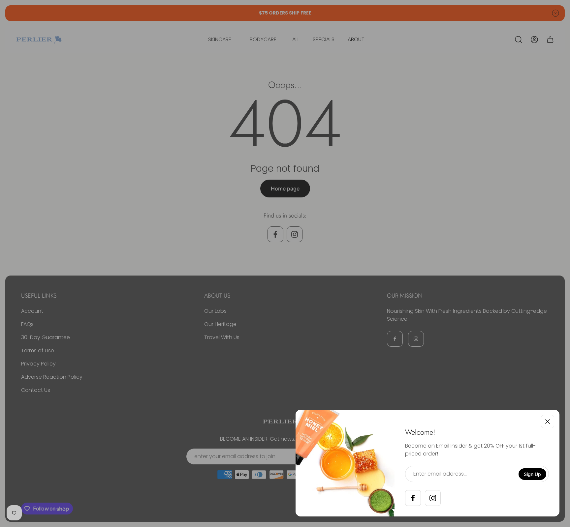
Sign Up (532, 474)
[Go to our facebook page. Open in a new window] (413, 498)
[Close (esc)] (547, 421)
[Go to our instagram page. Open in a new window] (433, 498)
